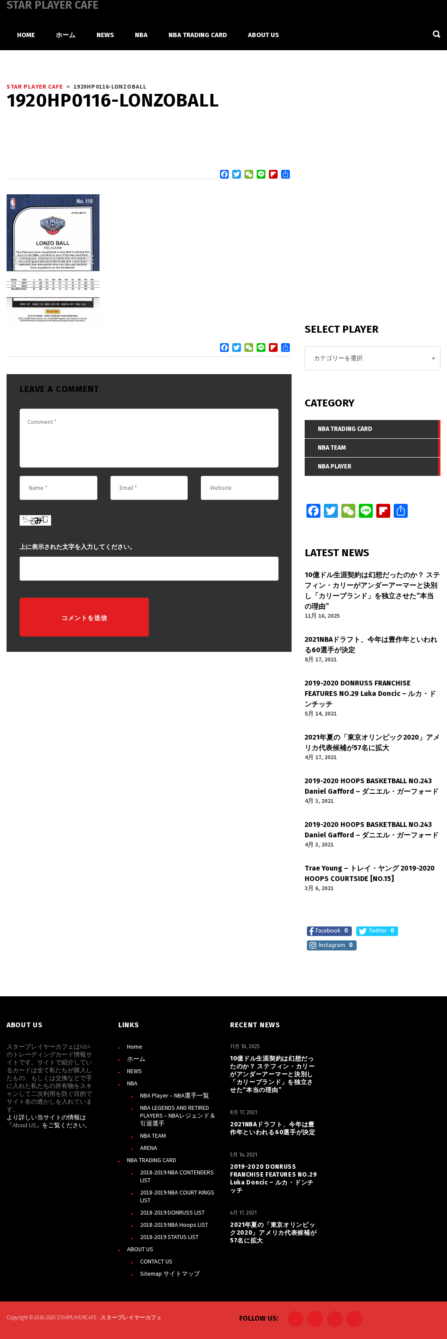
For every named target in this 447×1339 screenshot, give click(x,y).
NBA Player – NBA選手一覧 (174, 1095)
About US (24, 1125)
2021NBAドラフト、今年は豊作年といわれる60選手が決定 (273, 1128)
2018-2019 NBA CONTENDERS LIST (177, 1176)
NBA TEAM (153, 1135)
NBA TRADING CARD (151, 1160)
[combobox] (372, 358)
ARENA (148, 1148)
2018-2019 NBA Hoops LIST (174, 1225)
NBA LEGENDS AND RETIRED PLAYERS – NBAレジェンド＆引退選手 (178, 1115)
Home (134, 1046)
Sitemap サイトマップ (170, 1273)
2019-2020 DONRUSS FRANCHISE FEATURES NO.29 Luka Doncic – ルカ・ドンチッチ (273, 1178)
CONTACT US (156, 1261)
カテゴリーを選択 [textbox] (338, 358)
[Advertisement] (370, 240)
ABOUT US (140, 1249)
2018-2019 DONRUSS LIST (172, 1212)
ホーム (136, 1059)
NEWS (134, 1071)
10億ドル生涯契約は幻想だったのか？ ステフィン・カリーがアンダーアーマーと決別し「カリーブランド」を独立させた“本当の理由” (272, 1074)
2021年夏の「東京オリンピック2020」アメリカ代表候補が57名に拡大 (273, 1232)
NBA (132, 1083)
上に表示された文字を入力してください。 (78, 547)
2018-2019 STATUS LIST (169, 1237)
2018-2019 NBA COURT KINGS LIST (177, 1196)
